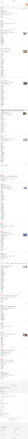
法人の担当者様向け (3, 430)
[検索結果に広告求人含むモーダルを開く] (2, 8)
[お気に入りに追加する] (26, 18)
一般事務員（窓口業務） (4, 373)
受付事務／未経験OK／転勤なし (5, 232)
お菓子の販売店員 (3, 254)
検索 (26, 4)
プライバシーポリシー (16, 430)
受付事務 (2, 324)
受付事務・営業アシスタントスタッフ (6, 185)
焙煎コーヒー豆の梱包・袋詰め (5, 48)
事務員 (2, 21)
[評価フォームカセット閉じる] (26, 418)
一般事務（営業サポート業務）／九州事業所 (7, 350)
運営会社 (15, 431)
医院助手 (2, 224)
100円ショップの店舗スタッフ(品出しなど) (7, 30)
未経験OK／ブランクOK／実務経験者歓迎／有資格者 (8, 306)
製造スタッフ (3, 332)
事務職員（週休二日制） (4, 11)
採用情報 (15, 432)
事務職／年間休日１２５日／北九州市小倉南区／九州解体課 (9, 176)
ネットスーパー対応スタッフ (5, 80)
